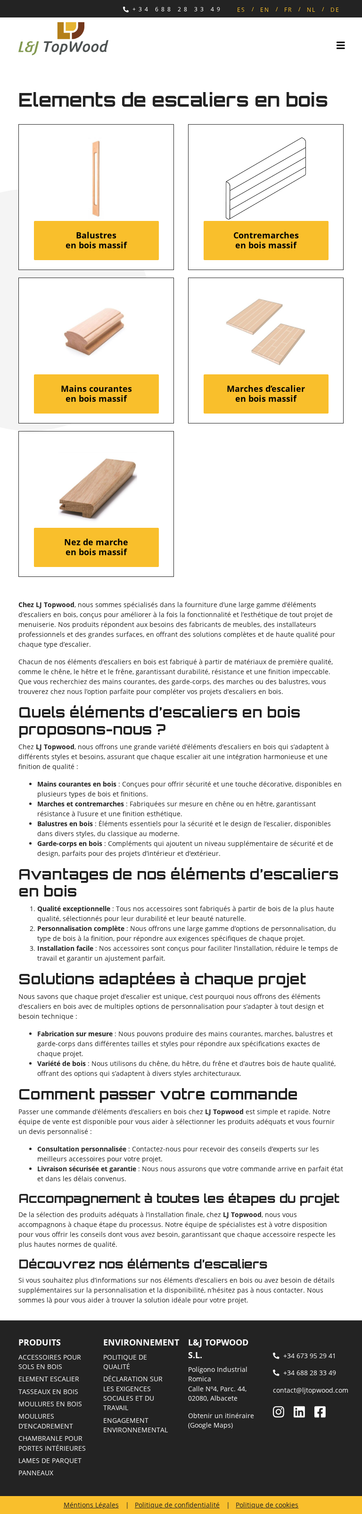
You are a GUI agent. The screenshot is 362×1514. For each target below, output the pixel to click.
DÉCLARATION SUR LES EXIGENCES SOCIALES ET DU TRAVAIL (133, 1393)
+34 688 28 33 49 (177, 9)
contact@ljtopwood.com (310, 1390)
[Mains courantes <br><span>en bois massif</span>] (96, 332)
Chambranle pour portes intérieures (52, 1443)
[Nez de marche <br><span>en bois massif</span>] (96, 485)
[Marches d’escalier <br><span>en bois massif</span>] (266, 332)
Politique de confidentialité (177, 1504)
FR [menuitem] (288, 10)
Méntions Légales (91, 1504)
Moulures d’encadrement (45, 1421)
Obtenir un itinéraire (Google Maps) (221, 1420)
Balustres (96, 240)
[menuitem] (241, 10)
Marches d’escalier (266, 394)
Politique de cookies (267, 1504)
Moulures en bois (50, 1403)
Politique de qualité (125, 1362)
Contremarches (266, 240)
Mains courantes (96, 394)
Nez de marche (96, 547)
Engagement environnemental (135, 1425)
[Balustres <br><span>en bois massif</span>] (96, 178)
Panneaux (35, 1472)
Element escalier (48, 1378)
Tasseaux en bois (48, 1391)
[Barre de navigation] (340, 45)
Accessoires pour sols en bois (49, 1362)
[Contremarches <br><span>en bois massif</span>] (266, 178)
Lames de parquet (50, 1460)
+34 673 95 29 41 (309, 1355)
